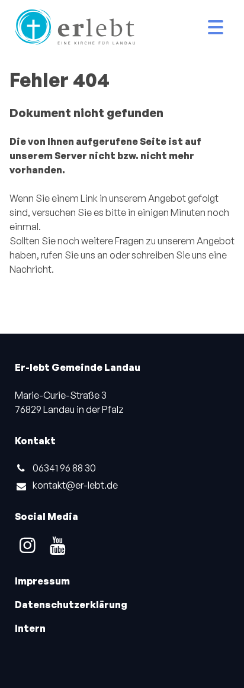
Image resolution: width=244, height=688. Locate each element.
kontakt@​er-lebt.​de (75, 485)
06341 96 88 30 (64, 468)
